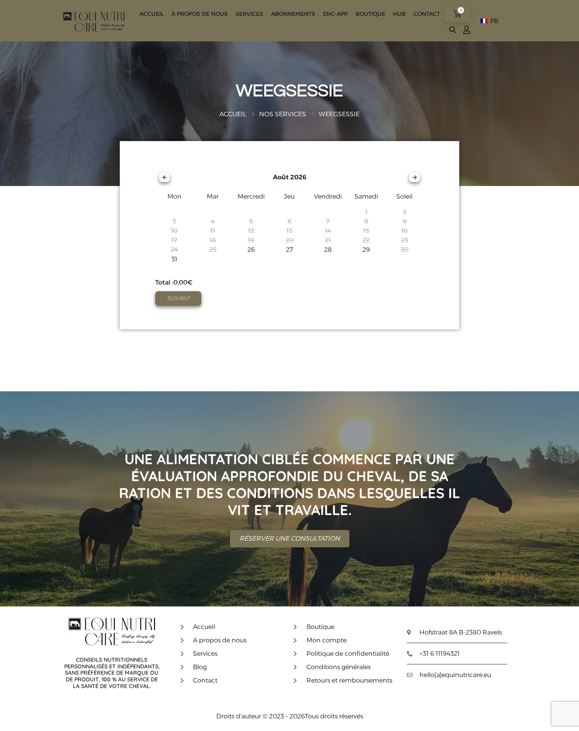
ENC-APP (335, 13)
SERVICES (249, 13)
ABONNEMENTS (293, 13)
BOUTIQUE (370, 13)
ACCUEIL (151, 13)
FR (494, 21)
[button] (452, 29)
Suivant (178, 298)
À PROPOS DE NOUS (199, 13)
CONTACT (427, 13)
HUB (399, 13)
